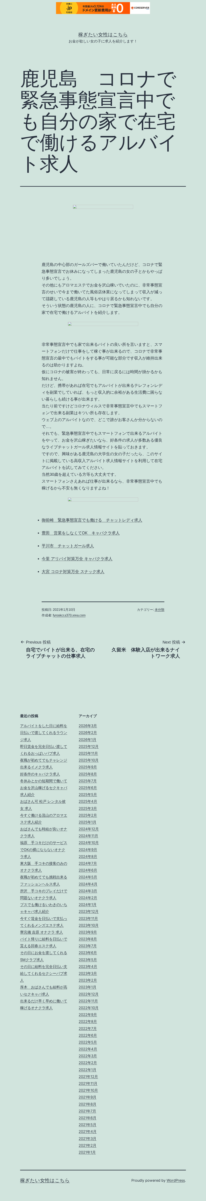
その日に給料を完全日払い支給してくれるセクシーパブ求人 (43, 973)
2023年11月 (88, 918)
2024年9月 (88, 850)
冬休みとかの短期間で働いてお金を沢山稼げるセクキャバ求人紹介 (43, 788)
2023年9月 (88, 932)
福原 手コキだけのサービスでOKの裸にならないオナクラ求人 (43, 849)
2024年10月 (89, 842)
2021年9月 (87, 1097)
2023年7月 (88, 946)
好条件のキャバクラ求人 (40, 774)
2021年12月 (88, 1076)
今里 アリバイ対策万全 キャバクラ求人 (77, 558)
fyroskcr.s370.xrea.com (69, 615)
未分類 (159, 609)
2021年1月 (87, 1152)
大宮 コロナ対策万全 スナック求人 (73, 571)
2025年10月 (89, 760)
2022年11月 (88, 1001)
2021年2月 (87, 1145)
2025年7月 (88, 781)
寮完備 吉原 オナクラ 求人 (41, 932)
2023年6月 (88, 953)
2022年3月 (88, 1056)
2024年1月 (88, 904)
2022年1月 (87, 1070)
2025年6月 (88, 788)
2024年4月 (88, 884)
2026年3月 (88, 726)
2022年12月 (89, 994)
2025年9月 (88, 767)
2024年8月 (88, 856)
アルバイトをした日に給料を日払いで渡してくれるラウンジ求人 (43, 733)
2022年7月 (88, 1028)
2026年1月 (87, 739)
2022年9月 (88, 1015)
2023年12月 (89, 911)
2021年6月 (87, 1118)
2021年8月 (87, 1104)
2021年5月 (87, 1125)
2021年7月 (87, 1111)
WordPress (176, 1180)
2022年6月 (88, 1035)
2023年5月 (88, 960)
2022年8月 (88, 1021)
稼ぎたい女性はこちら (103, 34)
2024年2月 (88, 898)
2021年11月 (88, 1083)
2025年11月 (88, 753)
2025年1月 (87, 822)
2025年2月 (88, 815)
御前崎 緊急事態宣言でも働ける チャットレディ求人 (92, 520)
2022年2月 (88, 1063)
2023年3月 (88, 973)
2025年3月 (88, 808)
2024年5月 (88, 877)
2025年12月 (89, 746)
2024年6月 (88, 870)
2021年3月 (87, 1138)
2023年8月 (88, 939)
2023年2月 (88, 980)
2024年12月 (89, 829)
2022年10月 (89, 1008)
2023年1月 (87, 987)
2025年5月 (88, 794)
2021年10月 (88, 1090)
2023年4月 (88, 966)
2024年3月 (88, 891)
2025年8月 (88, 774)
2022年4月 (88, 1049)
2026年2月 (88, 732)
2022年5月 (88, 1042)
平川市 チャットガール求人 (68, 545)
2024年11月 (88, 836)
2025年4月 (88, 801)
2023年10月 (89, 925)
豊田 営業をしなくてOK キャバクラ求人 (81, 532)
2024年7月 (88, 863)
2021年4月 (88, 1131)
